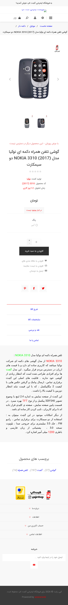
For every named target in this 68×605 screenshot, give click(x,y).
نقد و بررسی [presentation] (34, 330)
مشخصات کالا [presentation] (34, 320)
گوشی (53, 470)
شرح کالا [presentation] (34, 309)
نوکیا (29, 179)
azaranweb (40, 597)
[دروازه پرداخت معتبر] (20, 499)
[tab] (34, 309)
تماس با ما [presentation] (34, 340)
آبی (32, 225)
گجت (39, 470)
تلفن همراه (23, 470)
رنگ (34, 220)
